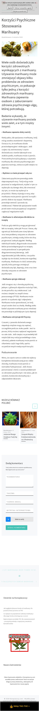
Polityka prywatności (19, 11)
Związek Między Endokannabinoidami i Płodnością (28, 437)
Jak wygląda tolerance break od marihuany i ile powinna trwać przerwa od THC (17, 609)
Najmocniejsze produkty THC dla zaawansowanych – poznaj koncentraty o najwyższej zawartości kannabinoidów (19, 621)
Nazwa (11, 493)
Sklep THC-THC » (22, 706)
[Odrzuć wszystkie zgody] (36, 7)
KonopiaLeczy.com (16, 699)
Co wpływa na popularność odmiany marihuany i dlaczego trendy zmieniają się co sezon (18, 615)
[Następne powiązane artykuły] (34, 406)
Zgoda (10, 8)
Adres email (14, 502)
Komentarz (13, 477)
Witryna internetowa (19, 510)
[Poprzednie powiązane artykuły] (29, 406)
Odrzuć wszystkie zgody (23, 8)
